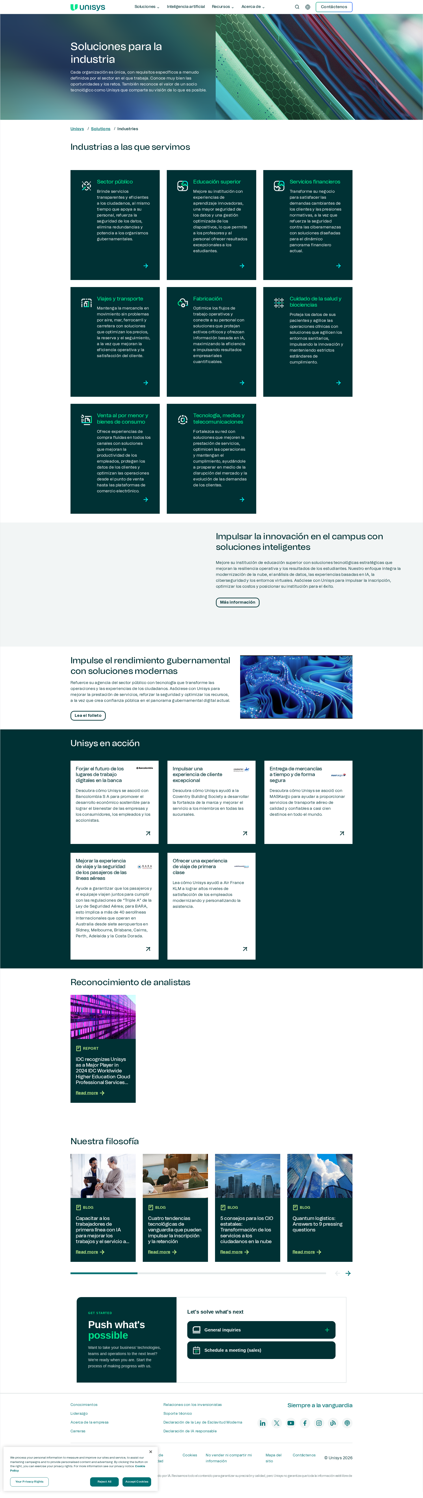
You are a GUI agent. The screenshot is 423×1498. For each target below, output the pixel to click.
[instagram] (319, 1423)
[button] (337, 1273)
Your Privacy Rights (29, 1481)
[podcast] (347, 1423)
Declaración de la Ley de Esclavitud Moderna (202, 1422)
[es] (307, 7)
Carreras (77, 1431)
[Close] (151, 1452)
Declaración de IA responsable (190, 1431)
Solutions (100, 129)
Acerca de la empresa (89, 1422)
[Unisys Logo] (87, 7)
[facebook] (305, 1423)
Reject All (104, 1481)
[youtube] (291, 1423)
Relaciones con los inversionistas (192, 1405)
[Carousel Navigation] (342, 1273)
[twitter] (276, 1423)
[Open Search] (297, 7)
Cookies (190, 1455)
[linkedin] (262, 1423)
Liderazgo (79, 1413)
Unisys (77, 129)
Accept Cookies (136, 1481)
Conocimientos (83, 1405)
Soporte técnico (177, 1413)
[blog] (333, 1423)
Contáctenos (304, 1455)
